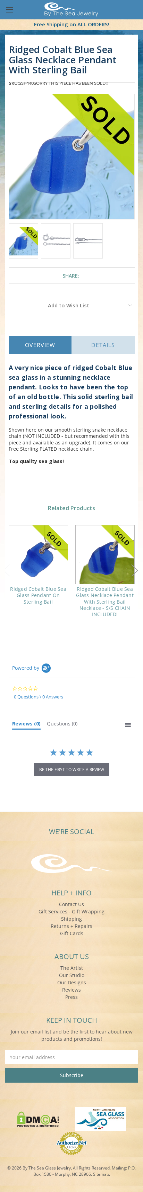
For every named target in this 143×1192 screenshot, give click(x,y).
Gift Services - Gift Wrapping (71, 911)
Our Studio (71, 975)
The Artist (71, 968)
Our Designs (71, 982)
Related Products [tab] (71, 508)
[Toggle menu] (9, 9)
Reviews (71, 989)
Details (103, 345)
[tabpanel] (38, 569)
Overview (40, 345)
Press (71, 997)
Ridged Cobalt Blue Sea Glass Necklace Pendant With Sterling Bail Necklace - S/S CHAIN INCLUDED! (105, 601)
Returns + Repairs (71, 926)
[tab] (26, 725)
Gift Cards (71, 933)
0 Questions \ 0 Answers (38, 697)
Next (135, 570)
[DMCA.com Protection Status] (38, 1118)
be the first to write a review (71, 770)
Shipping (71, 918)
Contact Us (71, 904)
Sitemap (101, 1174)
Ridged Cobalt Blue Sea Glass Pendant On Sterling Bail (38, 595)
